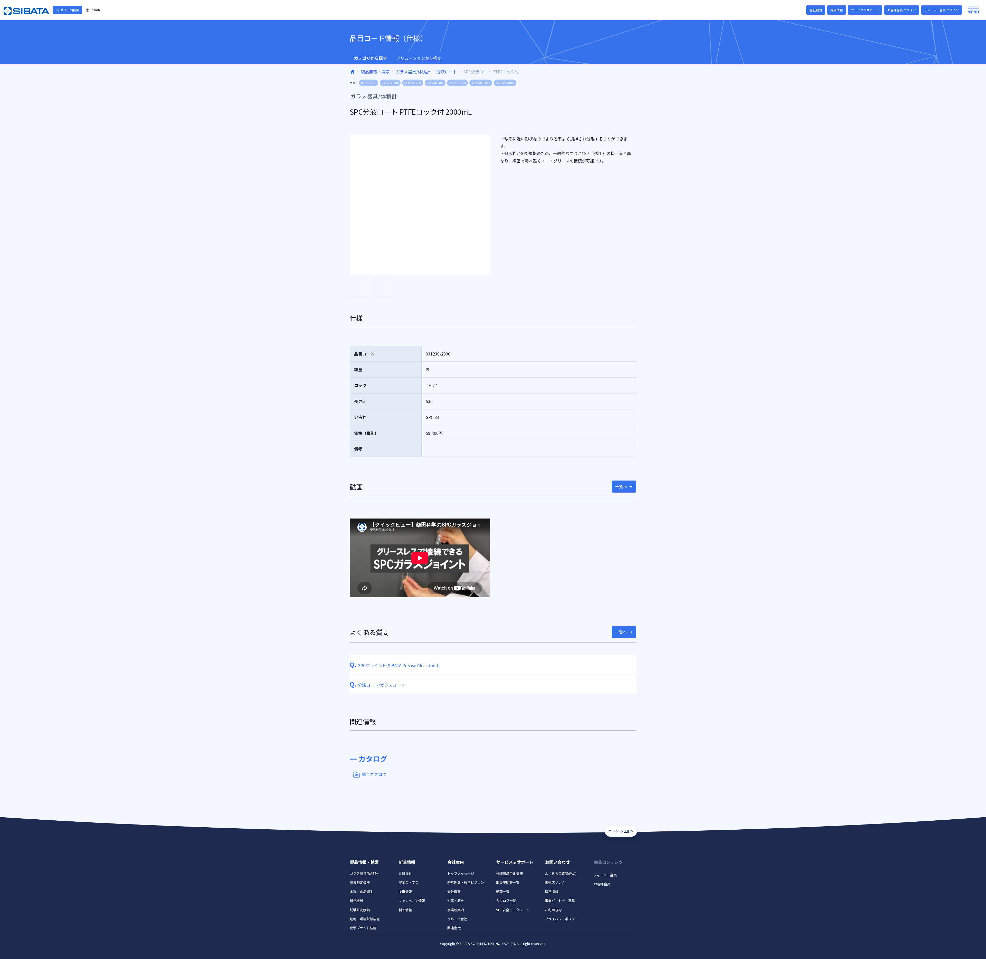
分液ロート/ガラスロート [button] (377, 685)
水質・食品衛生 (361, 891)
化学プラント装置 (363, 927)
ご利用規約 (553, 909)
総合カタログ (374, 774)
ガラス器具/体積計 (413, 72)
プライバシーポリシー (561, 918)
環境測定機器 (360, 882)
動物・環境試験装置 (365, 918)
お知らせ (405, 873)
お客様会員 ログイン (901, 10)
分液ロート (447, 72)
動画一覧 (502, 891)
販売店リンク (555, 882)
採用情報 (836, 10)
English (95, 10)
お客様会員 (602, 883)
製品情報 (405, 909)
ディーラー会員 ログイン (941, 10)
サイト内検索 (70, 10)
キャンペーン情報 (412, 900)
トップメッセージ (460, 873)
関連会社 (454, 927)
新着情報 (407, 862)
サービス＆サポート (865, 10)
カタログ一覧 (506, 900)
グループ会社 (457, 918)
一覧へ (621, 486)
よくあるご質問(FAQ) (560, 873)
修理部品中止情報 (509, 873)
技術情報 (405, 891)
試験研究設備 (360, 909)
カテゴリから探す (370, 58)
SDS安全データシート (512, 909)
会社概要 (454, 891)
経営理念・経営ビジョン (465, 882)
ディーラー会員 (605, 874)
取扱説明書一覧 (507, 882)
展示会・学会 (409, 882)
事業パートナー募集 (560, 900)
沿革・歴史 (455, 900)
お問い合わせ (557, 862)
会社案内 (816, 10)
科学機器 (356, 900)
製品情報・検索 (375, 72)
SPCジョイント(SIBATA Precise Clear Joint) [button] (395, 665)
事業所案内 (455, 909)
